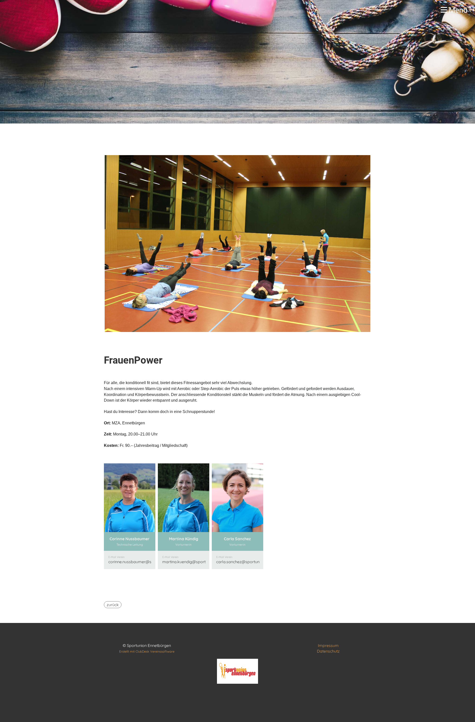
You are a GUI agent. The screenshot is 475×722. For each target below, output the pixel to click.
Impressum (328, 645)
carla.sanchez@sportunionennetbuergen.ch (255, 561)
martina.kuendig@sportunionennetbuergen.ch (204, 561)
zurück (113, 604)
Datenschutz (328, 651)
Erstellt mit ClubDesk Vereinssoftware (146, 651)
